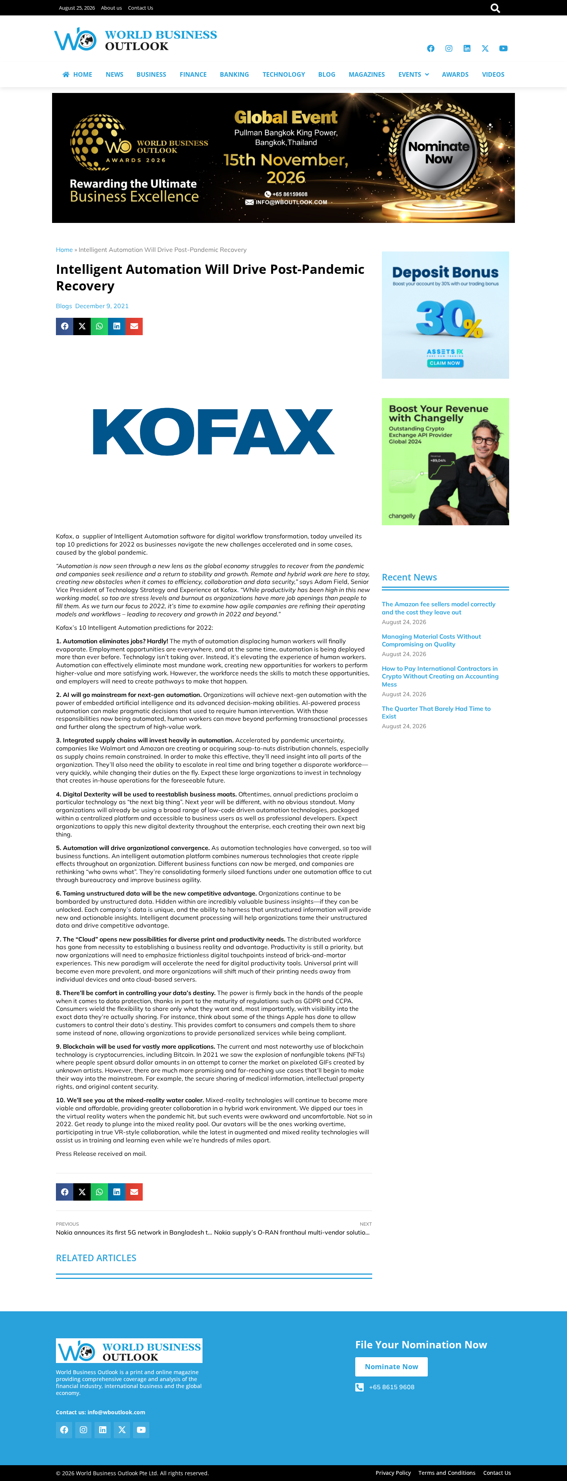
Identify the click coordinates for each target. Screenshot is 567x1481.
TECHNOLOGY (284, 74)
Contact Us (140, 7)
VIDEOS (493, 74)
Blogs (64, 306)
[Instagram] (449, 48)
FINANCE (193, 74)
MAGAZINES (367, 74)
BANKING (234, 74)
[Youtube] (503, 48)
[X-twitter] (485, 48)
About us (111, 7)
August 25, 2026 (77, 7)
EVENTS (409, 74)
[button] (64, 326)
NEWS (114, 74)
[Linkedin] (467, 48)
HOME (82, 74)
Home (64, 249)
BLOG (327, 74)
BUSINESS (151, 74)
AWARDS (455, 74)
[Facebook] (431, 48)
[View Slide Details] (445, 315)
